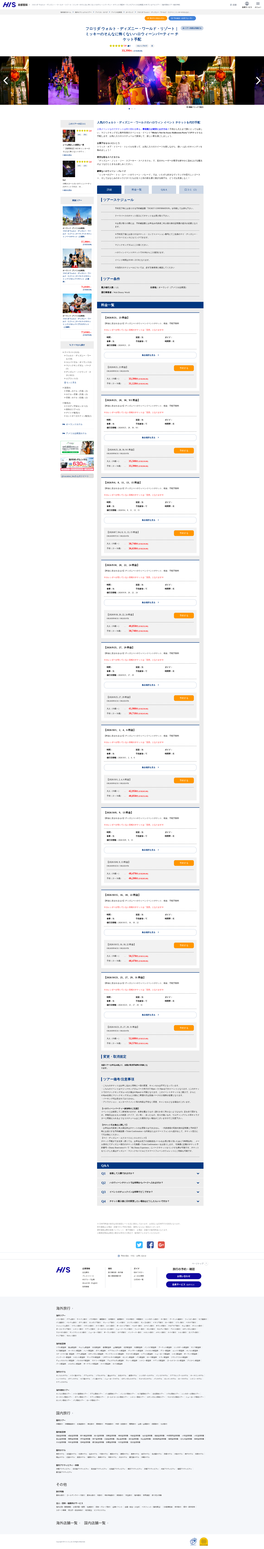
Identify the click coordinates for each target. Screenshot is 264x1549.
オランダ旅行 (161, 1326)
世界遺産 (146, 1495)
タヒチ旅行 (151, 1329)
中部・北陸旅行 (121, 1424)
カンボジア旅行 (95, 1322)
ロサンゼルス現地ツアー (156, 1397)
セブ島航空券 (61, 1350)
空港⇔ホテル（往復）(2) (77, 398)
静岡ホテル (124, 1454)
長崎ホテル (102, 1457)
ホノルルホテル (62, 1375)
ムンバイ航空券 (178, 1350)
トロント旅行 (148, 1332)
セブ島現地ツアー (143, 1394)
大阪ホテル (178, 1454)
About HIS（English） (90, 1283)
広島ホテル (71, 1457)
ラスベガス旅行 (62, 1332)
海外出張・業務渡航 (63, 1507)
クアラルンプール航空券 (117, 1350)
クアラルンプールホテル (179, 1375)
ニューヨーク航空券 (162, 1354)
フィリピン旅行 (190, 1319)
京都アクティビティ (151, 1469)
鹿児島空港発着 (98, 1442)
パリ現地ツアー (78, 1400)
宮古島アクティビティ (99, 1469)
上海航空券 (117, 1347)
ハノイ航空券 (89, 1350)
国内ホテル (61, 1450)
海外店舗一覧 (67, 1522)
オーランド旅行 (109, 1332)
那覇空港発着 (111, 1442)
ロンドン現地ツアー (63, 1400)
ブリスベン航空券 (193, 1360)
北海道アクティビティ (117, 1469)
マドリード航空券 (98, 1360)
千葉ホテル (104, 1454)
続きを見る (68, 155)
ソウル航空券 (61, 1347)
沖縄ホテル (145, 1457)
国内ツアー (61, 1420)
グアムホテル (88, 1375)
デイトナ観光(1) (73, 413)
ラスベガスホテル (145, 1379)
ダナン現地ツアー (81, 1397)
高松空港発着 (134, 1439)
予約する (184, 368)
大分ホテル (123, 1457)
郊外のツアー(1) (73, 409)
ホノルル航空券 (192, 1350)
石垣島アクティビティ (81, 1469)
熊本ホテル (112, 1457)
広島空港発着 (109, 1439)
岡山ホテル (60, 1457)
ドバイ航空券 (105, 1364)
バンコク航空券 (150, 1347)
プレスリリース (88, 1276)
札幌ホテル (83, 1454)
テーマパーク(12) (71, 352)
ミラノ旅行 (179, 1322)
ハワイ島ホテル (75, 1375)
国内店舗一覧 (95, 1522)
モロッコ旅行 (71, 1336)
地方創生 (88, 1510)
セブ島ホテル (85, 1379)
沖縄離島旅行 (70, 1424)
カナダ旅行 (122, 1332)
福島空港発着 (159, 1435)
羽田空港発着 (61, 1435)
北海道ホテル (71, 1454)
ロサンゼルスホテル (129, 1379)
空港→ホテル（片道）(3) (77, 391)
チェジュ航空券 (84, 1347)
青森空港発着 (123, 1435)
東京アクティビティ (135, 1469)
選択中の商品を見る (157, 18)
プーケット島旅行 (176, 1319)
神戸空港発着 (97, 1439)
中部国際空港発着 (173, 1435)
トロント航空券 (79, 1357)
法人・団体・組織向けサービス (69, 1503)
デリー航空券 (165, 1350)
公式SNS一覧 (138, 1279)
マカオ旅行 (130, 1319)
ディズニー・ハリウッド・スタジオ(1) (78, 373)
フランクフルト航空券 (179, 1357)
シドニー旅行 (78, 1329)
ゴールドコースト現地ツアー (117, 1397)
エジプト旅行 (194, 1332)
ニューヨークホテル (112, 1379)
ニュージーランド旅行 (124, 1329)
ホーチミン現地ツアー (64, 1397)
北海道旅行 (81, 1424)
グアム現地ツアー (96, 1394)
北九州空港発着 (186, 1439)
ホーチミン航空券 (74, 1350)
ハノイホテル (61, 1379)
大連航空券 (138, 1347)
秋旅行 (99, 1495)
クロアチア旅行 (174, 1326)
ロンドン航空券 (128, 1357)
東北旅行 (90, 1424)
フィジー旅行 (139, 1329)
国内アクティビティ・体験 (67, 1465)
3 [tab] (134, 108)
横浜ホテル (114, 1454)
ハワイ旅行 (60, 1319)
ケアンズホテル (62, 1382)
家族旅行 (120, 1495)
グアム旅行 (71, 1319)
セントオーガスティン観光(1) (78, 416)
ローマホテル (183, 1379)
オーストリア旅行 (123, 1326)
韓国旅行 (103, 1319)
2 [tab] (132, 108)
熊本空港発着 (73, 1442)
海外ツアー (61, 1315)
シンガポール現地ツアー (191, 1394)
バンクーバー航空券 (63, 1357)
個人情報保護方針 (114, 1276)
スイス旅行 (110, 1326)
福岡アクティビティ (185, 1469)
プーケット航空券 (165, 1347)
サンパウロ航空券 (93, 1357)
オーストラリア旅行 (63, 1329)
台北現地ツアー (158, 1394)
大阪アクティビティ (168, 1469)
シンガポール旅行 (151, 1319)
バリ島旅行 (60, 1322)
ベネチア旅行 (191, 1322)
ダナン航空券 (101, 1350)
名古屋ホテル (157, 1454)
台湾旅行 (111, 1319)
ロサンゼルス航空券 (95, 1354)
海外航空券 (61, 1343)
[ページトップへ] (206, 1263)
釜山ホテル (112, 1375)
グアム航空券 (81, 1354)
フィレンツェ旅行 (62, 1326)
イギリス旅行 (89, 1326)
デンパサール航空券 (135, 1350)
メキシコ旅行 (161, 1332)
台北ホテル (122, 1375)
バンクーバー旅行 (134, 1332)
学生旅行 (128, 1495)
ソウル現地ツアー (172, 1394)
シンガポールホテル (146, 1375)
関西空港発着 (73, 1439)
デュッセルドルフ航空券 (65, 1360)
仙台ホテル (93, 1454)
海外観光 (137, 1495)
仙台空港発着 (147, 1435)
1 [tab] (129, 108)
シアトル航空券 (147, 1354)
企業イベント (118, 1507)
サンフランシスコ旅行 (78, 1332)
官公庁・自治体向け (75, 1510)
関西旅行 (132, 1424)
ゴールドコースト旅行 (105, 1329)
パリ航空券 (140, 1357)
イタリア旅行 (158, 1322)
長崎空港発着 (199, 1439)
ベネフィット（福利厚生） (152, 1507)
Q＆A (164, 189)
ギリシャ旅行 (197, 1326)
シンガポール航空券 (181, 1347)
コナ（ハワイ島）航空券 (65, 1354)
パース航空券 (61, 1364)
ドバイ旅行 (172, 1332)
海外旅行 (63, 1308)
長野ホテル (135, 1454)
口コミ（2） (191, 189)
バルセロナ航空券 (83, 1360)
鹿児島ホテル (134, 1457)
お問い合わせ (141, 1256)
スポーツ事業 (61, 1510)
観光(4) (67, 403)
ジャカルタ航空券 (151, 1350)
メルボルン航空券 (74, 1364)
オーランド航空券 (190, 1354)
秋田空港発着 (135, 1435)
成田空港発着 (73, 1435)
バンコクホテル (162, 1375)
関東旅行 (99, 1424)
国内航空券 (61, 1431)
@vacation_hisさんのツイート (75, 476)
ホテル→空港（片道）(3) (77, 394)
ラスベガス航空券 (132, 1354)
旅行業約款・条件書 (115, 1272)
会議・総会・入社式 (132, 1507)
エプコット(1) (72, 379)
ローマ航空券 (152, 1357)
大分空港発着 (61, 1442)
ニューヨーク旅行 (95, 1332)
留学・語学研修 (189, 1507)
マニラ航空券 (196, 1347)
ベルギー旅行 (137, 1326)
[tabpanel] (132, 80)
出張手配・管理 (79, 1507)
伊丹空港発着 (85, 1439)
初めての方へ (139, 1272)
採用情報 (85, 1286)
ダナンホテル (73, 1379)
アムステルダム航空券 (115, 1360)
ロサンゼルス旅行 (189, 1329)
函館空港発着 (111, 1435)
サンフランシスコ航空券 (114, 1354)
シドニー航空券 (145, 1360)
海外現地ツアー (62, 1390)
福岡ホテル (91, 1457)
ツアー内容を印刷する (193, 28)
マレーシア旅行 (108, 1322)
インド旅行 (121, 1322)
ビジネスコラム (100, 1510)
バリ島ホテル (97, 1379)
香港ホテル (133, 1375)
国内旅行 (63, 1412)
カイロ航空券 (118, 1364)
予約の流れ (125, 1256)
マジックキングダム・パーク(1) (78, 367)
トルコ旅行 (182, 1332)
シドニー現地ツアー (137, 1397)
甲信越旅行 (109, 1424)
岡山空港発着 (122, 1439)
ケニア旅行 (60, 1336)
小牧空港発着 (187, 1435)
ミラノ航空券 (164, 1357)
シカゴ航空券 (177, 1354)
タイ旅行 (164, 1319)
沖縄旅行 (59, 1424)
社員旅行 (90, 1507)
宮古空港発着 (135, 1442)
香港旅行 (120, 1319)
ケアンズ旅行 (90, 1329)
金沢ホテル (145, 1454)
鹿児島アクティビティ (64, 1472)
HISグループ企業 (88, 1279)
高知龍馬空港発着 (159, 1439)
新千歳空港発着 (86, 1435)
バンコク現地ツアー (127, 1394)
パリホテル (158, 1379)
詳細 (109, 189)
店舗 (235, 4)
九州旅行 (164, 1424)
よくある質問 (139, 1276)
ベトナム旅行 (71, 1322)
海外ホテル (61, 1371)
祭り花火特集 (157, 1495)
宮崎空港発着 (85, 1442)
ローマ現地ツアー (93, 1400)
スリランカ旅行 (133, 1322)
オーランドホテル (74, 424)
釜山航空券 (72, 1347)
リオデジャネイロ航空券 (111, 1357)
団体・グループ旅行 (103, 1507)
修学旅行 (178, 1507)
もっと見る (71, 382)
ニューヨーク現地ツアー (195, 1397)
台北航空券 (96, 1347)
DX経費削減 (168, 1507)
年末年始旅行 (109, 1495)
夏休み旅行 (91, 1495)
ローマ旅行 (169, 1322)
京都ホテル (168, 1454)
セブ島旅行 (203, 1319)
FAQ (132, 1256)
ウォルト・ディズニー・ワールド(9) (78, 357)
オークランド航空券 (90, 1364)
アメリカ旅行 (175, 1329)
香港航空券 (107, 1347)
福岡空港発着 (173, 1439)
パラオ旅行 (93, 1319)
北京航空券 (128, 1347)
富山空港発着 (61, 1439)
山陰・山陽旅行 (144, 1424)
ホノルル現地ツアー (63, 1394)
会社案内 (85, 1272)
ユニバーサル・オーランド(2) (78, 362)
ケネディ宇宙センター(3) (77, 406)
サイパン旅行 (82, 1319)
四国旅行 (155, 1424)
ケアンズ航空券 (159, 1360)
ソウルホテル (100, 1375)
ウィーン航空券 (131, 1360)
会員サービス (247, 7)
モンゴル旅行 (146, 1322)
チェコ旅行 (186, 1326)
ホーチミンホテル (197, 1375)
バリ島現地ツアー (111, 1394)
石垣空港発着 (123, 1442)
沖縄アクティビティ (63, 1469)
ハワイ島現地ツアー (80, 1394)
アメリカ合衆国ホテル (76, 433)
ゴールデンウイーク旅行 (76, 1495)
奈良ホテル (199, 1454)
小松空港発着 (199, 1435)
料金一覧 (137, 189)
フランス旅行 (76, 1326)
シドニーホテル (196, 1379)
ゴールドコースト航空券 (176, 1360)
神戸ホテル (189, 1454)
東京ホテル (60, 1454)
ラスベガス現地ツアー (175, 1397)
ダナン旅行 (83, 1322)
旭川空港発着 (99, 1435)
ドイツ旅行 (100, 1326)
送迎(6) (67, 388)
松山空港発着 (146, 1439)
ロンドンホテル (170, 1379)
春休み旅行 (60, 1495)
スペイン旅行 (149, 1326)
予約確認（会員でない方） (183, 18)
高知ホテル (81, 1457)
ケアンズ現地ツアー (97, 1397)
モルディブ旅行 (162, 1329)
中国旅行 (139, 1319)
